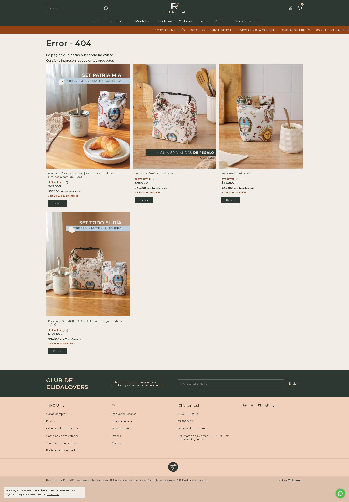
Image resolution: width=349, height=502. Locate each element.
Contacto (118, 443)
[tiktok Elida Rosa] (267, 405)
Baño (203, 21)
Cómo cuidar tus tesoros (62, 428)
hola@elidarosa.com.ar (193, 428)
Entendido (53, 494)
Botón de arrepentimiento (193, 480)
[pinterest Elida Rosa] (274, 405)
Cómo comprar (56, 414)
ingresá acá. (169, 480)
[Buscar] (105, 8)
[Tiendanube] (290, 480)
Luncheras (164, 21)
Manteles (142, 21)
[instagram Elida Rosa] (245, 405)
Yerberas (185, 21)
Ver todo (221, 21)
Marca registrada (123, 428)
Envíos (50, 421)
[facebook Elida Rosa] (252, 405)
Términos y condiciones (61, 443)
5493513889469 (188, 414)
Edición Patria (117, 21)
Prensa (116, 435)
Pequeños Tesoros (124, 414)
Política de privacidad (60, 450)
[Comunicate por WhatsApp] (340, 493)
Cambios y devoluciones (62, 435)
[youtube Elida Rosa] (259, 405)
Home (96, 21)
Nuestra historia (246, 21)
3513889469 (185, 421)
